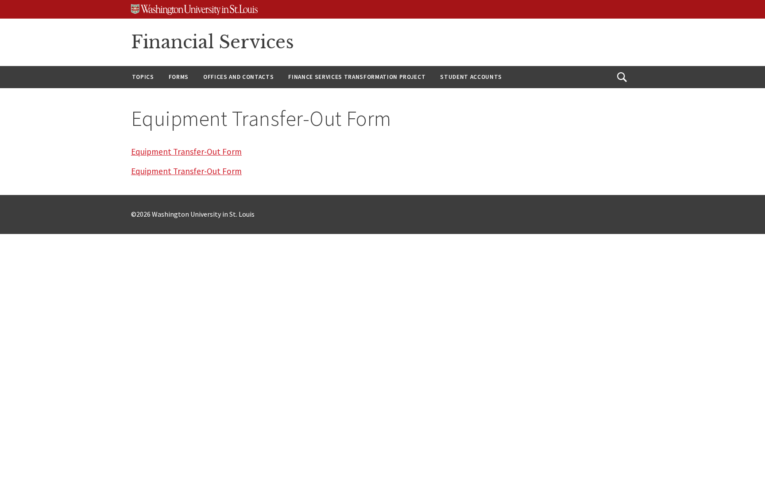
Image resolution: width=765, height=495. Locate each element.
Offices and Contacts (238, 77)
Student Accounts (471, 77)
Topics (143, 77)
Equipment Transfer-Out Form (186, 151)
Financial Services (212, 42)
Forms (179, 77)
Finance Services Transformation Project (356, 77)
